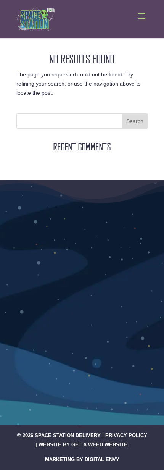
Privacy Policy (126, 435)
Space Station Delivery (68, 435)
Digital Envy (102, 459)
